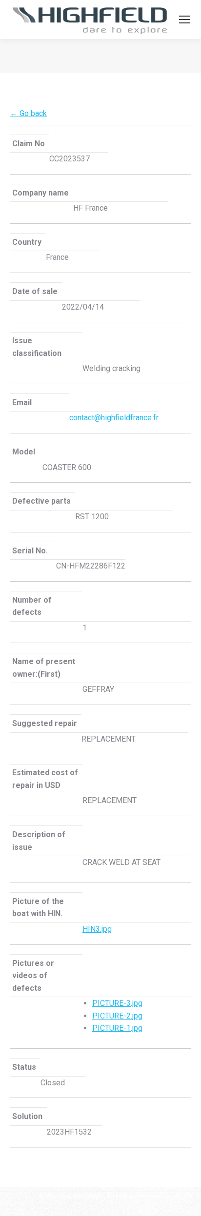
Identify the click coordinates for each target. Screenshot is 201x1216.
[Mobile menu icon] (184, 19)
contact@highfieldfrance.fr (114, 417)
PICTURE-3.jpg (117, 1003)
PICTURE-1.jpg (117, 1028)
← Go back (28, 113)
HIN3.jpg (97, 929)
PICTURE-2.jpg (117, 1015)
